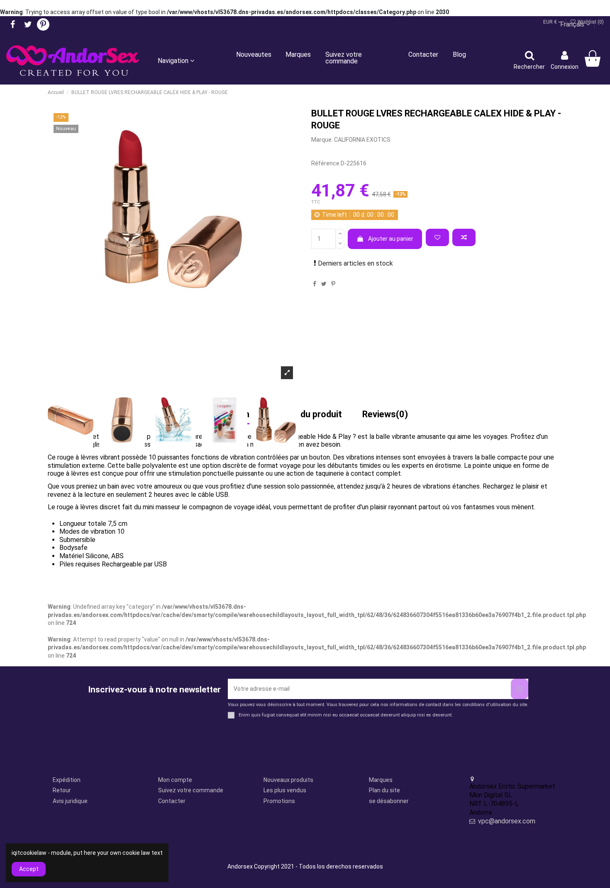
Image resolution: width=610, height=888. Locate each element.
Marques (381, 780)
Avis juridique (70, 801)
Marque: (322, 139)
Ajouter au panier (390, 238)
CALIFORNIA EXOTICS (362, 139)
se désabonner (389, 801)
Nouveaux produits (288, 780)
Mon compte (175, 780)
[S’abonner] (519, 689)
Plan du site (384, 790)
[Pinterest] (333, 284)
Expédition (67, 780)
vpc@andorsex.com (506, 821)
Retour (62, 790)
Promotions (279, 801)
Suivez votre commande (190, 790)
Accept (29, 869)
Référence (325, 163)
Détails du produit (306, 414)
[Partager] (314, 284)
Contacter (171, 801)
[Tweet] (324, 284)
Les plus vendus (285, 790)
